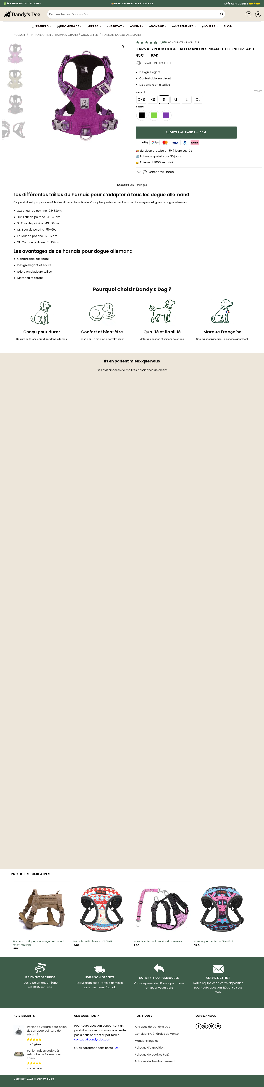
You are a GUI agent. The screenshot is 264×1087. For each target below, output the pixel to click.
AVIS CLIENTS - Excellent (179, 42)
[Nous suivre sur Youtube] (218, 1026)
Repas (94, 26)
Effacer (258, 91)
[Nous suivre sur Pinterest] (211, 1026)
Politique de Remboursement (155, 1061)
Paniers (42, 26)
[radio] (141, 100)
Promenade (69, 26)
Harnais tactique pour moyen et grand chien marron (38, 943)
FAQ (117, 1048)
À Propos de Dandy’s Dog (152, 1027)
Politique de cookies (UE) (152, 1054)
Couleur (140, 107)
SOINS (136, 26)
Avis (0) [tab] (142, 185)
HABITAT (115, 26)
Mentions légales (146, 1041)
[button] (258, 14)
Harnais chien (40, 35)
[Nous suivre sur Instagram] (205, 1026)
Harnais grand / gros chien (76, 35)
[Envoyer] (222, 14)
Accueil (19, 35)
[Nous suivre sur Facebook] (199, 1026)
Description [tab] (125, 185)
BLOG (227, 26)
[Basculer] (139, 172)
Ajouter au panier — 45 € (186, 132)
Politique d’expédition (150, 1047)
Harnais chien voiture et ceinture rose (158, 941)
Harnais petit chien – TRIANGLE (213, 941)
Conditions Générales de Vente (157, 1034)
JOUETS (209, 26)
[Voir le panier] (248, 14)
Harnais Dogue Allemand (121, 35)
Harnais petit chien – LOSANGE (92, 941)
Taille (139, 93)
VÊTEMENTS (184, 26)
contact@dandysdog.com (92, 1039)
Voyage (157, 26)
